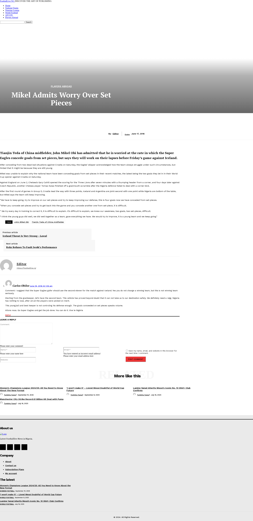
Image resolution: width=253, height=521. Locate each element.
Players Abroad (11, 17)
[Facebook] (86, 364)
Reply (8, 315)
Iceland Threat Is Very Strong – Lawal (25, 235)
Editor (116, 134)
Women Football (7, 491)
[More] (124, 364)
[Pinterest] (105, 364)
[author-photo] (1, 395)
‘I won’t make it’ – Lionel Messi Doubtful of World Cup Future (31, 494)
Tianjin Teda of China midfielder (48, 222)
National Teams (11, 8)
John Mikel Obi (21, 222)
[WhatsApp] (115, 364)
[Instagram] (10, 447)
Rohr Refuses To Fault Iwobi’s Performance (31, 247)
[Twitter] (96, 364)
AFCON (9, 15)
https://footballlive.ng (26, 268)
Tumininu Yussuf (10, 395)
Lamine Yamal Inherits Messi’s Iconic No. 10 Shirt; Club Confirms (31, 501)
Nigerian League (12, 10)
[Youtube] (24, 447)
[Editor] (6, 265)
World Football (11, 13)
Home (7, 5)
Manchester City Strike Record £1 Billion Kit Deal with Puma (31, 399)
